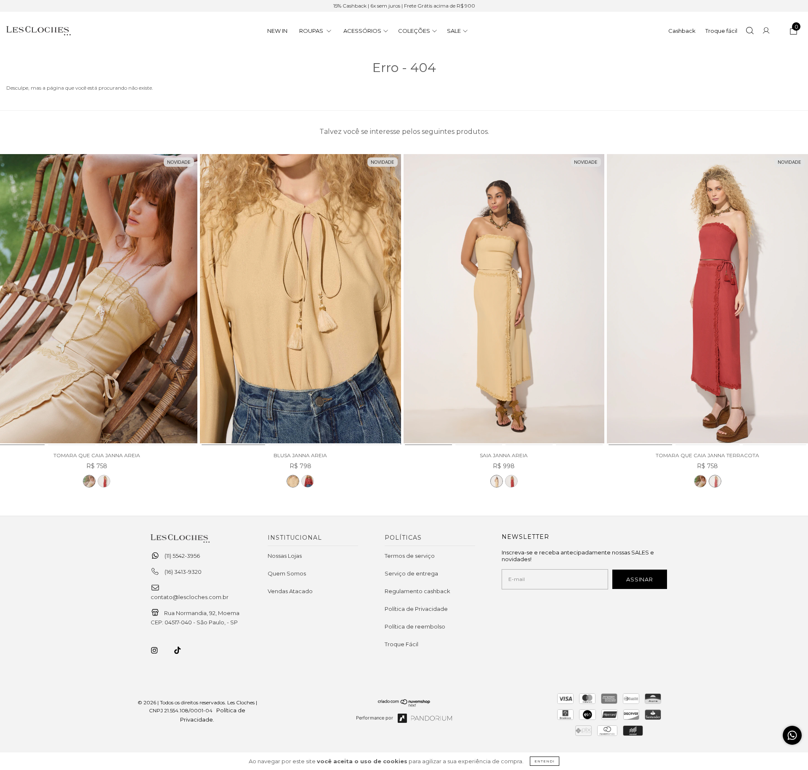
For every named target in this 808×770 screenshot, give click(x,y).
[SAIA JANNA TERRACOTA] (511, 481)
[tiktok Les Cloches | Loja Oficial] (182, 650)
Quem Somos (287, 573)
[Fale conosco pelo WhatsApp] (792, 735)
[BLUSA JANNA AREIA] (300, 300)
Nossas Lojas (285, 555)
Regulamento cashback (417, 591)
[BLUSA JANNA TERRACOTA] (307, 481)
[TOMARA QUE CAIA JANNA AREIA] (89, 481)
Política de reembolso (415, 626)
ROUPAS (311, 30)
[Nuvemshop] (404, 704)
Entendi (544, 761)
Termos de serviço (410, 555)
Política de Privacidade (416, 608)
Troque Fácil (401, 644)
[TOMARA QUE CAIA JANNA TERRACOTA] (104, 481)
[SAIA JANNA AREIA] (504, 300)
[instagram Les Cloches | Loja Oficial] (159, 650)
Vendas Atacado (290, 591)
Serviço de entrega (411, 573)
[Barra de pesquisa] (750, 31)
